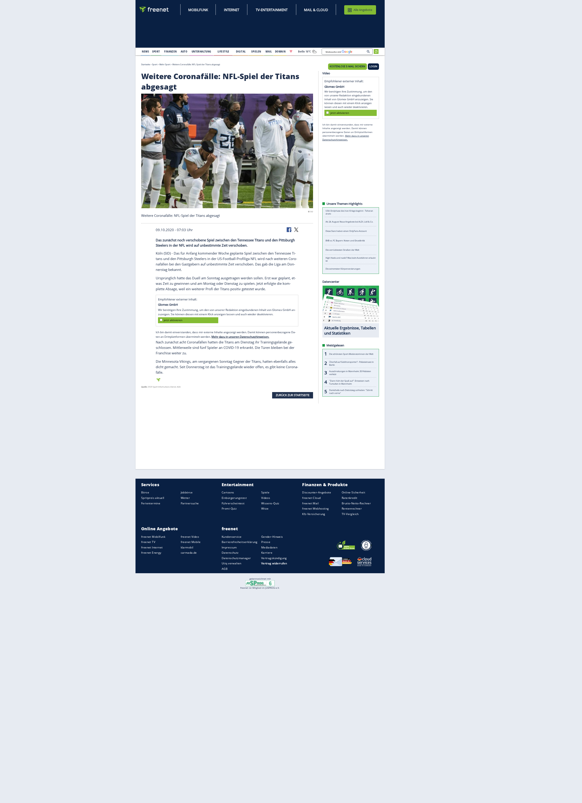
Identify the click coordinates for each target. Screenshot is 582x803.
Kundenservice (231, 536)
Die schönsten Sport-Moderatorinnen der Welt (351, 353)
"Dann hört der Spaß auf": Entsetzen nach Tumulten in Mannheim (349, 382)
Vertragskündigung (274, 558)
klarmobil (187, 547)
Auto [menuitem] (184, 51)
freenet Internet (152, 547)
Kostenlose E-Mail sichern (347, 66)
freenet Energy (151, 552)
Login (373, 66)
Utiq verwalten (231, 563)
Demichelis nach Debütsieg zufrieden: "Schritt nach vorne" (351, 392)
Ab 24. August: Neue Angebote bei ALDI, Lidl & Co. (349, 221)
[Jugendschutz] (260, 583)
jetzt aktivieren (173, 320)
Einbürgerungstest (234, 498)
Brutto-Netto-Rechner (356, 503)
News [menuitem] (145, 51)
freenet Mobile (191, 542)
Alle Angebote (363, 10)
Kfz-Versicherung (313, 513)
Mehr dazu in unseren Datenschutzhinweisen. (240, 336)
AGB (225, 568)
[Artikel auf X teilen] (296, 229)
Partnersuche (190, 503)
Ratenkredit (349, 498)
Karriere (266, 552)
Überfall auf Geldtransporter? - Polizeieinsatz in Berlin (351, 363)
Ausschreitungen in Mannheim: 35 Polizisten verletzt (350, 373)
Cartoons (228, 492)
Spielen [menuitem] (256, 51)
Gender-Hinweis (272, 536)
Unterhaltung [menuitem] (201, 51)
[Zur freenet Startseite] (154, 9)
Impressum (229, 547)
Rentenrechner (352, 508)
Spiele (265, 492)
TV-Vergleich (350, 513)
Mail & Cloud (316, 10)
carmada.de (189, 552)
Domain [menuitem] (280, 51)
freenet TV (148, 542)
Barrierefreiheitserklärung (240, 542)
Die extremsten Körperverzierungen (343, 268)
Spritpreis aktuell (152, 498)
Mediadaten (269, 547)
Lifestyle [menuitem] (223, 51)
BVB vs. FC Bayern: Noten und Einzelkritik (345, 240)
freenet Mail (310, 503)
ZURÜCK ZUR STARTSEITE (292, 395)
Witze (265, 508)
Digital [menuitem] (241, 51)
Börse (145, 492)
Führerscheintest (233, 503)
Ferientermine (150, 503)
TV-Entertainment (272, 10)
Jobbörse (187, 492)
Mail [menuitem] (269, 51)
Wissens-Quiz (270, 503)
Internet (231, 10)
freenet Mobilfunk (153, 536)
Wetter (185, 498)
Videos (265, 498)
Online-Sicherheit (353, 492)
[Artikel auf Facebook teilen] (289, 229)
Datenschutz (230, 552)
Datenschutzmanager (236, 558)
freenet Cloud (311, 498)
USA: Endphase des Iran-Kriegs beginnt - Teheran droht (349, 212)
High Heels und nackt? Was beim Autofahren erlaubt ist (351, 259)
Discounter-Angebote (316, 492)
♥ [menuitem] (291, 51)
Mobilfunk (198, 10)
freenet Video (190, 536)
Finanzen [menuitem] (170, 51)
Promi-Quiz (229, 508)
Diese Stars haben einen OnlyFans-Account (346, 231)
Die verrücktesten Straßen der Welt (342, 249)
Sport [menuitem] (156, 51)
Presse (266, 542)
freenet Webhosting (315, 508)
